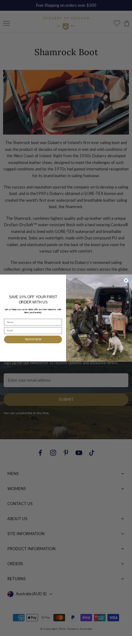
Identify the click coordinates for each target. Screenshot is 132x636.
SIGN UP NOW (33, 339)
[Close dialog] (126, 280)
